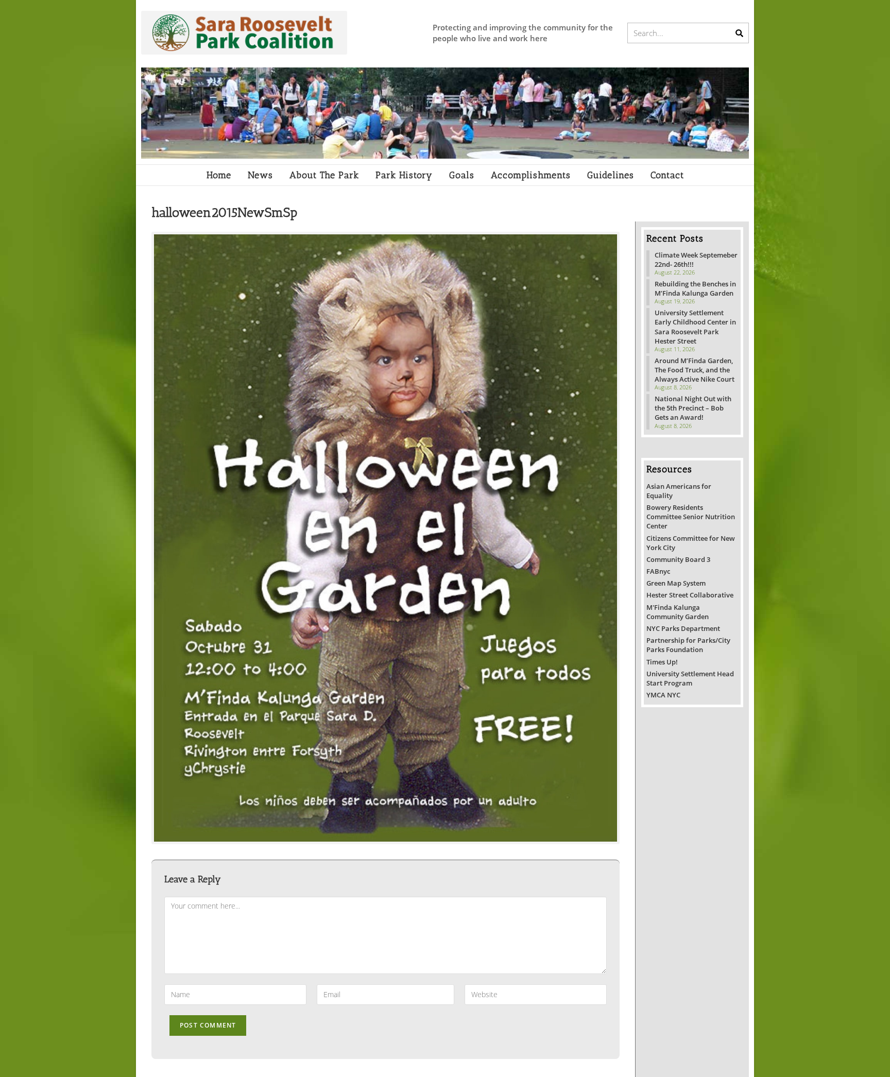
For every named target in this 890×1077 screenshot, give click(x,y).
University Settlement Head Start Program (690, 678)
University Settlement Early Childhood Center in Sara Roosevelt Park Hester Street (695, 327)
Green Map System (676, 583)
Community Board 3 (678, 559)
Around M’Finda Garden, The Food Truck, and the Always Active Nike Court (694, 370)
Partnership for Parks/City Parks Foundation (688, 645)
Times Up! (662, 661)
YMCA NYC (663, 694)
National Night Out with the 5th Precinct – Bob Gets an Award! (693, 408)
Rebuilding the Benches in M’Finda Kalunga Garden (695, 288)
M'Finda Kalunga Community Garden (677, 612)
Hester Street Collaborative (689, 595)
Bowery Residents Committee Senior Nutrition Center (690, 517)
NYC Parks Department (683, 628)
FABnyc (658, 571)
